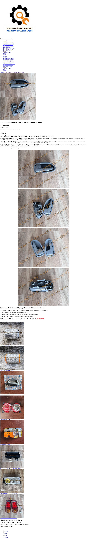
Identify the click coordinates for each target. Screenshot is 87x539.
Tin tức (4, 53)
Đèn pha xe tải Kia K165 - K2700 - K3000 (8, 493)
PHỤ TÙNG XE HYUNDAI (8, 44)
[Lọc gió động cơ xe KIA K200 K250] (12, 369)
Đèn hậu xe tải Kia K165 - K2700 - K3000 (8, 518)
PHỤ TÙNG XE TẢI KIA (8, 45)
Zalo (6, 535)
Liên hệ (4, 54)
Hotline (6, 531)
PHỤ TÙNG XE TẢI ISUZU (8, 46)
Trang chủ (5, 40)
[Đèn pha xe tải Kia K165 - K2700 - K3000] (12, 492)
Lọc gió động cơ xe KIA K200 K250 (7, 370)
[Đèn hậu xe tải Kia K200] (12, 418)
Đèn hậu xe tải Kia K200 (5, 419)
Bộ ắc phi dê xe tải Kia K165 (5, 444)
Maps (6, 533)
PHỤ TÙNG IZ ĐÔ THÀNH (8, 42)
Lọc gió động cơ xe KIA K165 (6, 345)
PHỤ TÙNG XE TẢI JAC (8, 49)
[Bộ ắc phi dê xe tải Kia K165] (12, 443)
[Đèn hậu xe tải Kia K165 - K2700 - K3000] (12, 517)
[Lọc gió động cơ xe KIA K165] (12, 344)
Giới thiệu (5, 41)
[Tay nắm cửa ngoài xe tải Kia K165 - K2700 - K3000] (12, 467)
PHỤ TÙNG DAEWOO (7, 47)
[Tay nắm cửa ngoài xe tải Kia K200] (12, 394)
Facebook (7, 537)
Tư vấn (4, 51)
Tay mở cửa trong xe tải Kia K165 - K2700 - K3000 (14, 72)
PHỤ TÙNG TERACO (7, 50)
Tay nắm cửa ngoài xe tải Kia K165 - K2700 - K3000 (10, 468)
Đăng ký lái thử (8, 52)
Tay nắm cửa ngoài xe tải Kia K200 (7, 394)
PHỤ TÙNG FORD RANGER (9, 48)
